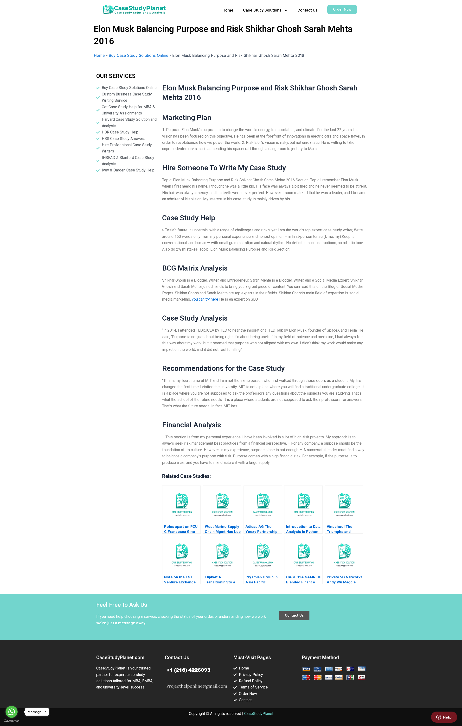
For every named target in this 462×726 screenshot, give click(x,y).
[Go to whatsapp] (12, 712)
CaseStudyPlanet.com (120, 657)
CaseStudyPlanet (258, 713)
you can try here (205, 299)
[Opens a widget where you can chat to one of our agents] (444, 718)
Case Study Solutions (262, 10)
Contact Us (307, 10)
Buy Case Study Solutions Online (138, 55)
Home (228, 10)
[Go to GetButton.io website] (11, 721)
